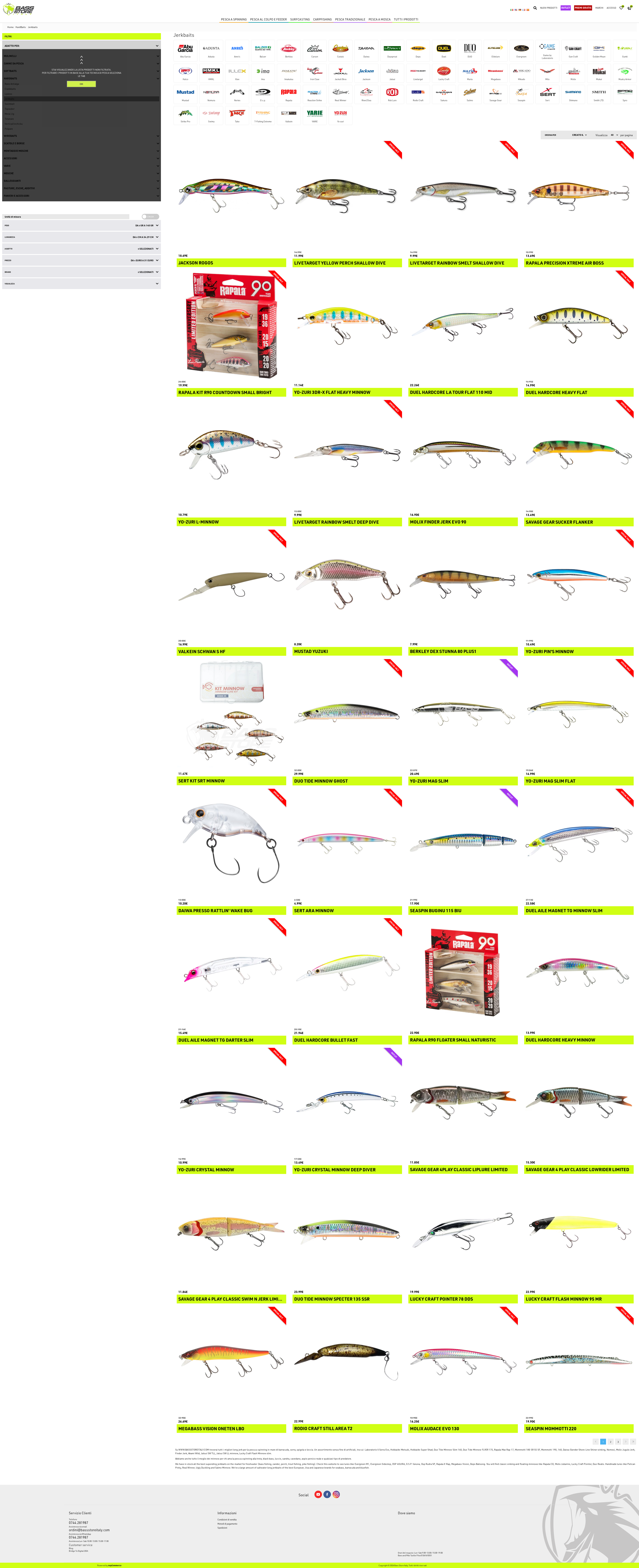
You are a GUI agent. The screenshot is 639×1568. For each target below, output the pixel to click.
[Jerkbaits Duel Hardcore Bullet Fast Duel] (347, 973)
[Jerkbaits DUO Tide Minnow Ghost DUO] (347, 714)
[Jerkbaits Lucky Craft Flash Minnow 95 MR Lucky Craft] (579, 1232)
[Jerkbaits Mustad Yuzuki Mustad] (347, 584)
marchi (599, 7)
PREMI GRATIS (583, 7)
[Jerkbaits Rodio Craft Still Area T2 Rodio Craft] (347, 1361)
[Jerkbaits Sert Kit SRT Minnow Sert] (231, 714)
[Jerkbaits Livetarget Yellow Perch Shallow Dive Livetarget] (347, 195)
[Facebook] (327, 1497)
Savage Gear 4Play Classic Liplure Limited (459, 1169)
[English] (516, 10)
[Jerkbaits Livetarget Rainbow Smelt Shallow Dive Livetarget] (463, 195)
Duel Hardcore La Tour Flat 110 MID (451, 392)
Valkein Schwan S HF (201, 651)
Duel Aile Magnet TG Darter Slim (215, 1040)
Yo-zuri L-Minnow (198, 521)
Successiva (626, 1442)
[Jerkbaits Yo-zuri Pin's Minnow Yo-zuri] (579, 584)
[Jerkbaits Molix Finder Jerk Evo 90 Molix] (463, 455)
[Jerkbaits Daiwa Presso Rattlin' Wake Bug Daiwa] (231, 843)
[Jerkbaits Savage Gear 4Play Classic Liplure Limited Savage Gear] (463, 1102)
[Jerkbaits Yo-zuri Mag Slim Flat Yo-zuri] (579, 714)
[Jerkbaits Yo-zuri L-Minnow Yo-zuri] (231, 455)
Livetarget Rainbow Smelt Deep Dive (336, 522)
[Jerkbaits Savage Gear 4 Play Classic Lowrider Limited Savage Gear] (579, 1102)
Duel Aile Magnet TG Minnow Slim (564, 910)
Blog (71, 1548)
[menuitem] (124, 1548)
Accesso (611, 7)
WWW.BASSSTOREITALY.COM (193, 1449)
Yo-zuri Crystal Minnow (206, 1169)
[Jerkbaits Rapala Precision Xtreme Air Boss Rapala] (579, 195)
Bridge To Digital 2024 (78, 1551)
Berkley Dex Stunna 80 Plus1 (443, 651)
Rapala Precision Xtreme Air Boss (565, 263)
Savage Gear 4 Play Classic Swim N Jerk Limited (231, 1299)
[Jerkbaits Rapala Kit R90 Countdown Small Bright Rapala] (231, 325)
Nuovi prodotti (548, 7)
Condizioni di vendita (227, 1519)
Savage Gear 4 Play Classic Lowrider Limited (577, 1169)
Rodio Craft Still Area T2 (323, 1428)
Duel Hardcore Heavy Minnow (560, 1040)
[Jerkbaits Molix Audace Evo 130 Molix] (463, 1361)
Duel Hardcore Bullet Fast (326, 1040)
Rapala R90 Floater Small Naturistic (453, 1040)
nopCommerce (114, 1565)
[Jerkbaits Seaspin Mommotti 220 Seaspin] (579, 1361)
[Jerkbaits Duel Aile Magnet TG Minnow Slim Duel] (579, 843)
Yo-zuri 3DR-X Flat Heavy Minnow (332, 392)
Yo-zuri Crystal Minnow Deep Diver (335, 1169)
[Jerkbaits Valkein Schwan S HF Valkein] (231, 584)
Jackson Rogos (195, 262)
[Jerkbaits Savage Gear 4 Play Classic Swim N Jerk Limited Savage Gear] (231, 1232)
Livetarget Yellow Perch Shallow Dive (340, 263)
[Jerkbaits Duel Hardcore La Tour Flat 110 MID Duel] (463, 325)
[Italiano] (512, 10)
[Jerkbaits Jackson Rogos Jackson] (231, 195)
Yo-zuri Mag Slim (429, 781)
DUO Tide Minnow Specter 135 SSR (332, 1299)
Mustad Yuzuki (311, 651)
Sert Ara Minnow (314, 910)
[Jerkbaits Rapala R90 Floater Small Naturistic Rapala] (463, 973)
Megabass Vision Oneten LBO (211, 1428)
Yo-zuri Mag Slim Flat (550, 781)
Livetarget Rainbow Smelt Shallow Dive (457, 263)
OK (81, 84)
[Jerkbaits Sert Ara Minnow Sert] (347, 843)
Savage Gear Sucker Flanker (559, 522)
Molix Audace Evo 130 (434, 1428)
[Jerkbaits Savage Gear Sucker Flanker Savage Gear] (579, 455)
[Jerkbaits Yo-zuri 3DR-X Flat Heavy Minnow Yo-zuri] (347, 325)
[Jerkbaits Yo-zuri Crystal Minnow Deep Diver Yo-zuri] (347, 1102)
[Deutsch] (520, 10)
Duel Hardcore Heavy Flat (556, 392)
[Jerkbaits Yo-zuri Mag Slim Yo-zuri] (463, 714)
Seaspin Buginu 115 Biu (435, 910)
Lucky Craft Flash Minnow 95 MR (564, 1299)
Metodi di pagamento (227, 1523)
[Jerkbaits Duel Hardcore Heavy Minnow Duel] (579, 973)
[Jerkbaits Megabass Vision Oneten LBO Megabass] (231, 1361)
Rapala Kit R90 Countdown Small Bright (225, 392)
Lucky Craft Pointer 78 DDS (441, 1299)
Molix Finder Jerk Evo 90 (438, 521)
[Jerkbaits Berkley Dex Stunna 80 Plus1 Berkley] (463, 584)
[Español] (528, 10)
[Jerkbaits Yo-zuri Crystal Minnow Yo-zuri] (231, 1102)
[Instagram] (336, 1497)
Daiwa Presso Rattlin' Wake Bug (215, 910)
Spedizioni (222, 1527)
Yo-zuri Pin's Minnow (550, 651)
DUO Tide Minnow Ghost (321, 781)
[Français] (524, 10)
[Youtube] (318, 1497)
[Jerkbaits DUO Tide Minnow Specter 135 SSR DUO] (347, 1232)
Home (10, 27)
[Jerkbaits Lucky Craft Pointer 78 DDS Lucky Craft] (463, 1232)
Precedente (596, 1442)
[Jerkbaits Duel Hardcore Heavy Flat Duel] (579, 325)
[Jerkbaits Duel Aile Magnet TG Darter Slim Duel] (231, 973)
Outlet (565, 7)
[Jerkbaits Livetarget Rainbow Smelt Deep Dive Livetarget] (347, 455)
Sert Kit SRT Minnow (201, 780)
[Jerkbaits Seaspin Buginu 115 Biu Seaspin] (463, 843)
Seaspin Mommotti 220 (551, 1428)
